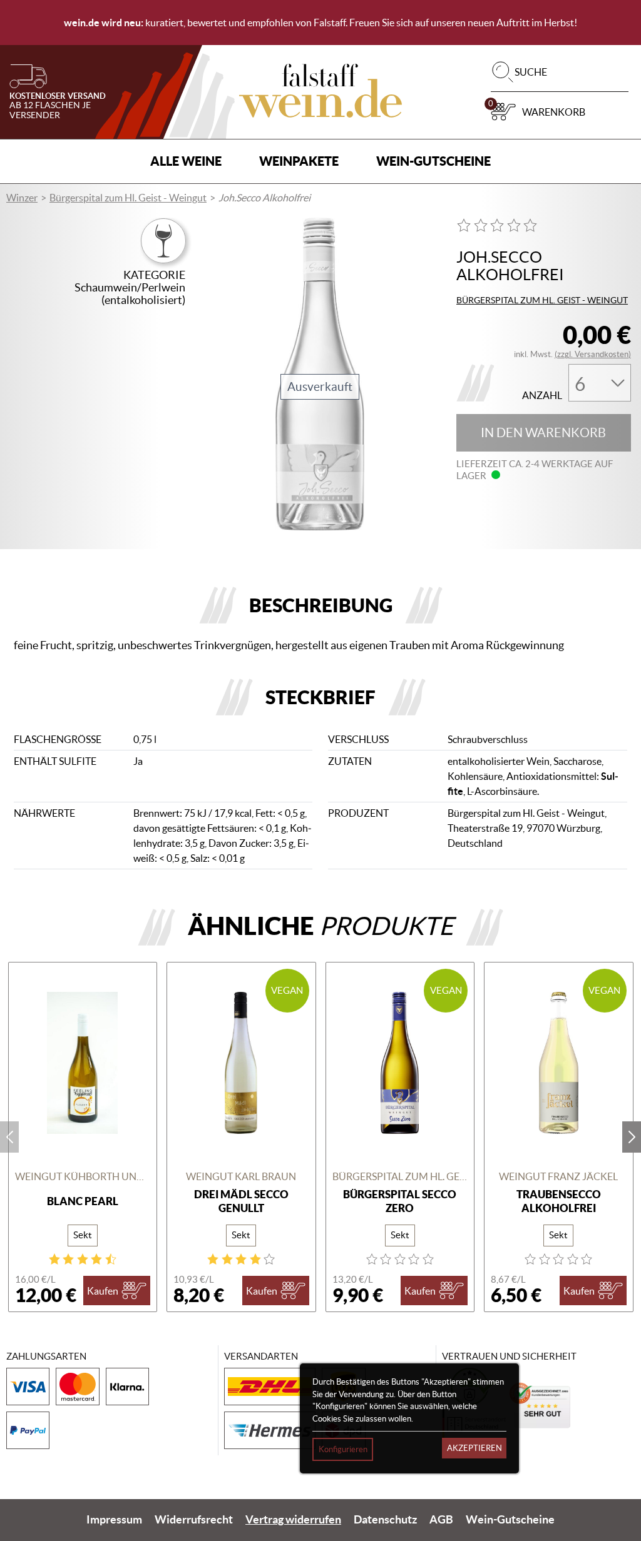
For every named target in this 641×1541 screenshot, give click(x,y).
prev (9, 1137)
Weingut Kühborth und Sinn (83, 1176)
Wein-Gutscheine (433, 161)
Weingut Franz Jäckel (558, 1176)
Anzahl (542, 395)
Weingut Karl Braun (241, 1176)
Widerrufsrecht (194, 1519)
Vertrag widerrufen (293, 1519)
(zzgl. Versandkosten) (593, 354)
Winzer (22, 197)
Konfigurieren (343, 1449)
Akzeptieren (474, 1448)
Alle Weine (186, 161)
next (631, 1137)
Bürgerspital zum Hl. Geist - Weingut (128, 197)
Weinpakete (299, 161)
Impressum (114, 1519)
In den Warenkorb (543, 433)
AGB (441, 1519)
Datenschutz (385, 1519)
